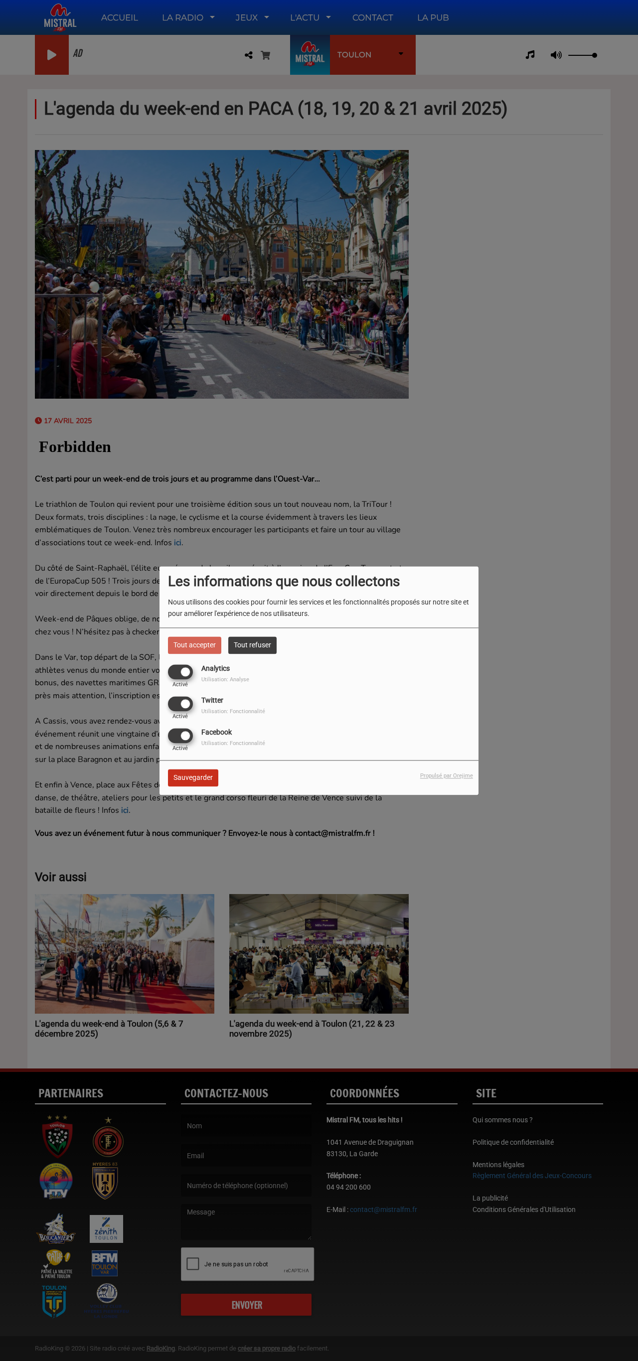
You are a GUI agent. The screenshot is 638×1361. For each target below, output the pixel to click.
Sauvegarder (193, 777)
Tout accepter (194, 645)
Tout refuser (252, 645)
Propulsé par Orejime (446, 775)
